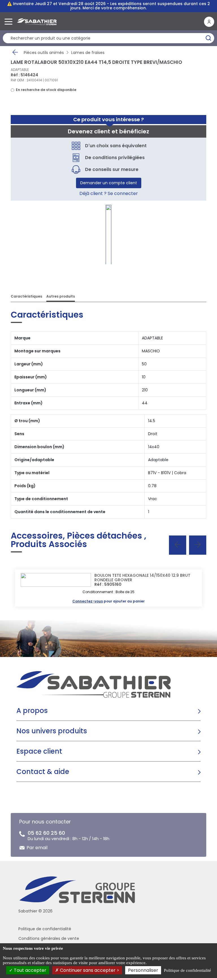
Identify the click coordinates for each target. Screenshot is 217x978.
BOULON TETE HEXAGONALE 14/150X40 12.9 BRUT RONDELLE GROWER (142, 578)
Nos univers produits (51, 731)
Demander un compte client (108, 183)
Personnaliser (143, 970)
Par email (37, 847)
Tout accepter (29, 970)
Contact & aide (42, 771)
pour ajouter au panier (108, 601)
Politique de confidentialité (44, 929)
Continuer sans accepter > (89, 970)
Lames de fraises (88, 52)
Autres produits (60, 296)
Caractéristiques (26, 296)
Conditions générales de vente (48, 938)
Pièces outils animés (44, 52)
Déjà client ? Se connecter (108, 193)
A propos (32, 710)
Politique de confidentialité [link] (187, 970)
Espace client (39, 751)
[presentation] (177, 545)
